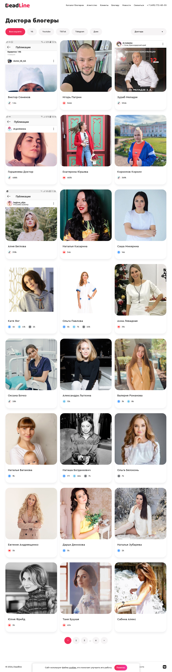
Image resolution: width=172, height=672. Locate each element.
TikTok (63, 32)
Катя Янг (14, 321)
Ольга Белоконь (128, 470)
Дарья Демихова (74, 544)
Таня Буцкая (71, 619)
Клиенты (104, 5)
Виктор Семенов (19, 97)
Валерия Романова (130, 395)
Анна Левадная (127, 321)
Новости (126, 5)
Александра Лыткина (77, 395)
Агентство (92, 5)
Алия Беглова (17, 246)
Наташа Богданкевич (77, 470)
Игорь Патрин (72, 97)
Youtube (46, 32)
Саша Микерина (128, 246)
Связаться (139, 5)
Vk (32, 32)
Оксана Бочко (17, 395)
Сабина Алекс (126, 619)
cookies (72, 668)
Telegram (79, 32)
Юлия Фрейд (16, 619)
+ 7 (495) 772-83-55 (157, 5)
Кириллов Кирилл (129, 171)
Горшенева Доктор (20, 171)
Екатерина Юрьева (75, 171)
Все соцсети (15, 32)
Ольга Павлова (73, 321)
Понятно (121, 668)
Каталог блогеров (75, 5)
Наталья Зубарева (129, 544)
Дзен (96, 32)
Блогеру (115, 5)
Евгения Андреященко (23, 544)
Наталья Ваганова (20, 470)
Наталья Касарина (75, 246)
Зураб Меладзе (127, 97)
